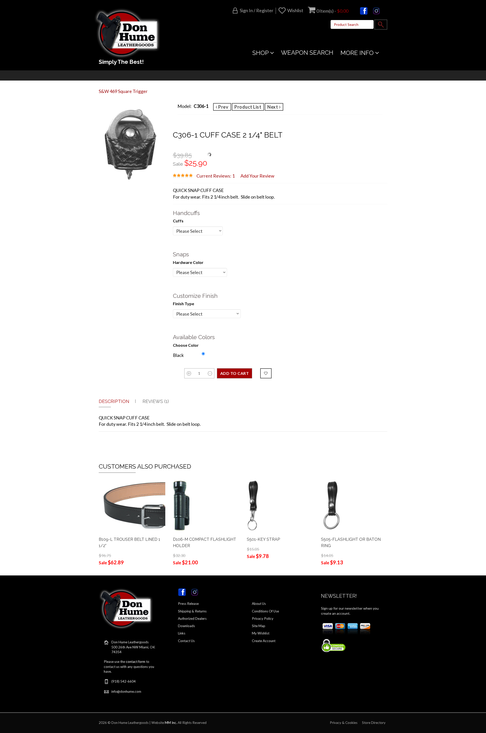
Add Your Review (257, 176)
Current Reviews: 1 (215, 176)
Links (181, 633)
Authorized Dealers (192, 618)
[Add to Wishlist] (266, 373)
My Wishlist (260, 633)
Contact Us (186, 641)
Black (178, 355)
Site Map (258, 626)
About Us (259, 604)
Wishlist (295, 10)
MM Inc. (171, 723)
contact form (135, 662)
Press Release (188, 604)
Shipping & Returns (192, 611)
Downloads (186, 626)
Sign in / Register (256, 10)
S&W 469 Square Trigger (123, 91)
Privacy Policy (262, 618)
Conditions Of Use (265, 611)
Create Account (263, 641)
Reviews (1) (156, 401)
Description (114, 401)
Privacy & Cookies (343, 723)
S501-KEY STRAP (263, 539)
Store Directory (374, 723)
